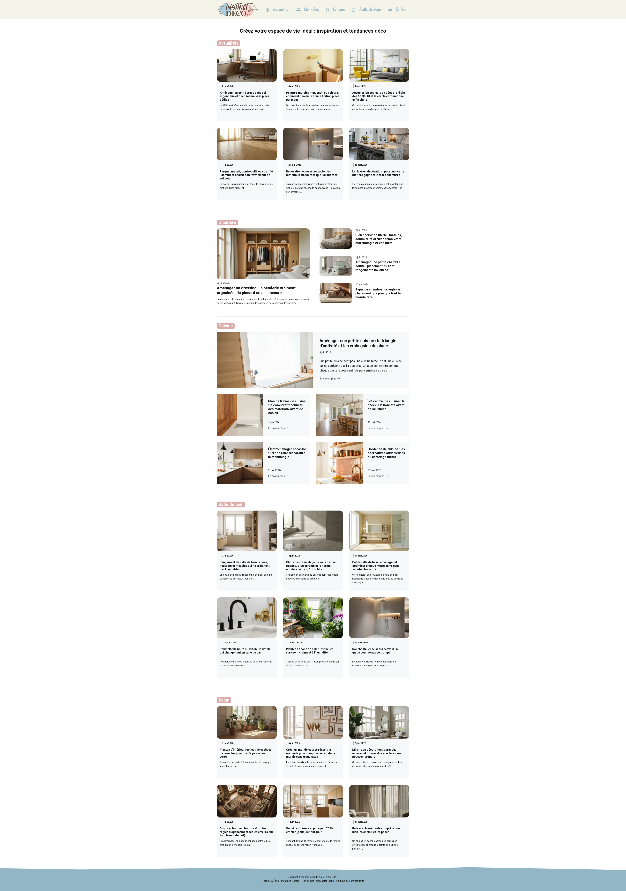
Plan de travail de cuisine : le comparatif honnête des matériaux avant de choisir (287, 407)
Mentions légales (290, 880)
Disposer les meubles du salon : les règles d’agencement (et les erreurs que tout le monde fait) (247, 832)
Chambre (311, 9)
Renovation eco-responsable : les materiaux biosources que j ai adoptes (311, 173)
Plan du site (308, 880)
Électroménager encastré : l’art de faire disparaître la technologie (287, 453)
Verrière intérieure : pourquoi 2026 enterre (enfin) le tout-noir (309, 830)
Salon (400, 9)
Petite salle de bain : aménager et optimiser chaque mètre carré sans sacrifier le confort (375, 565)
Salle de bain (369, 9)
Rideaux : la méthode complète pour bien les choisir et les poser (376, 830)
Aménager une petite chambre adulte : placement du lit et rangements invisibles (377, 266)
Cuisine (338, 9)
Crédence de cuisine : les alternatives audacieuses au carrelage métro (386, 453)
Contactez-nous (325, 880)
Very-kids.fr (332, 877)
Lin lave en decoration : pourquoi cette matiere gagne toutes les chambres (378, 173)
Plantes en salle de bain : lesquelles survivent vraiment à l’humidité (309, 650)
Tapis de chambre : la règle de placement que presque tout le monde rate (378, 293)
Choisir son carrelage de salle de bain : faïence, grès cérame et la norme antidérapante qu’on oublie (312, 565)
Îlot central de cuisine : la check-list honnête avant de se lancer (386, 405)
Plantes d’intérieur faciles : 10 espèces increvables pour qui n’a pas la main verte (245, 753)
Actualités (281, 9)
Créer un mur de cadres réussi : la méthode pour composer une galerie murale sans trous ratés (310, 753)
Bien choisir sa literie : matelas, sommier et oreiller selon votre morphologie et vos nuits (378, 239)
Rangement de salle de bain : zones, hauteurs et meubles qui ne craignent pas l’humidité (245, 565)
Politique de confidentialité (350, 880)
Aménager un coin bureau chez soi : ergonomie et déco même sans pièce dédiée (244, 96)
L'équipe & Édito (270, 880)
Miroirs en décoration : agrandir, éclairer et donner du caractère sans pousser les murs (376, 753)
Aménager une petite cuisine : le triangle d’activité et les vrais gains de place (358, 343)
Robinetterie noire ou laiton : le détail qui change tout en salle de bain (245, 650)
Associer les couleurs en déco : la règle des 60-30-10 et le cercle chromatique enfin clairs (378, 96)
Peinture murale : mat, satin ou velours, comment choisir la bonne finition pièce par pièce (312, 96)
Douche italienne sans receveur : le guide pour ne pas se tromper (375, 650)
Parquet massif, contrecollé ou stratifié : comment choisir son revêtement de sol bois (246, 175)
